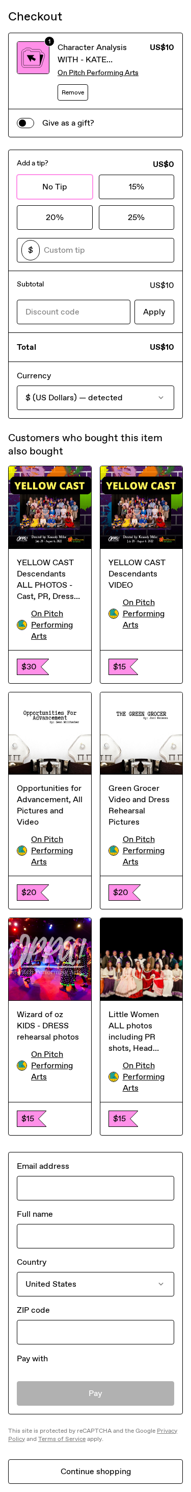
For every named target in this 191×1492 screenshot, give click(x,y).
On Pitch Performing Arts (98, 72)
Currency (34, 375)
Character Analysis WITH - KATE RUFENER (92, 59)
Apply (154, 312)
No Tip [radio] (54, 186)
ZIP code (33, 1310)
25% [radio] (136, 217)
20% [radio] (55, 217)
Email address (43, 1166)
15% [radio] (136, 186)
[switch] (25, 123)
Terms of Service (62, 1438)
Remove (73, 92)
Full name (35, 1214)
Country (31, 1262)
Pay (95, 1393)
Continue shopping (96, 1471)
